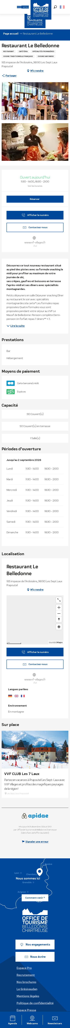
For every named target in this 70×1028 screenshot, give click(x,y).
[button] (55, 7)
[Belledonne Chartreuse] (35, 920)
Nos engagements (38, 944)
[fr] (62, 7)
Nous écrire (38, 957)
